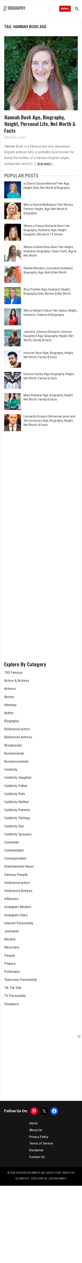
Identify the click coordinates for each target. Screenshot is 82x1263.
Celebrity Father (16, 786)
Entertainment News (19, 866)
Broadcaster (13, 745)
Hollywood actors (17, 883)
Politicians (12, 972)
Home (33, 1123)
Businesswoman (16, 761)
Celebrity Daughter (18, 778)
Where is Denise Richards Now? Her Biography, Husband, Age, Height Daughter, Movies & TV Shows (47, 230)
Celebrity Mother (16, 802)
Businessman (14, 753)
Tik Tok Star (12, 988)
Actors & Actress (16, 681)
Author (9, 713)
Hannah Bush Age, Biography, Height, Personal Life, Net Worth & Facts (39, 123)
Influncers (11, 899)
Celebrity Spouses (18, 834)
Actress (10, 689)
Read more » (44, 164)
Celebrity (10, 769)
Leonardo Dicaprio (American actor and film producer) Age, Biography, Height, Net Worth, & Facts (49, 421)
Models (10, 939)
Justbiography (57, 1178)
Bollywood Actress (18, 737)
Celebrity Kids (14, 794)
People (9, 956)
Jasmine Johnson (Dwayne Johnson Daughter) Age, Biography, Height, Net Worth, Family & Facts (48, 336)
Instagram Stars (16, 915)
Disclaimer (36, 1150)
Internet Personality (18, 923)
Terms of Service (41, 1143)
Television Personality (20, 980)
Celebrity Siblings (17, 818)
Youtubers (11, 1004)
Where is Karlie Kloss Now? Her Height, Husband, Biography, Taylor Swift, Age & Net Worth (50, 251)
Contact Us (37, 1157)
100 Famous (13, 673)
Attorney (10, 705)
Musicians (11, 947)
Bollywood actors (17, 729)
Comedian (11, 842)
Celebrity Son (14, 826)
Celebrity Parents (17, 810)
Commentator (14, 850)
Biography (11, 721)
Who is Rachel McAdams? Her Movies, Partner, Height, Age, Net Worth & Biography (49, 209)
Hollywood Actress (18, 891)
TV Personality (15, 996)
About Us (35, 1130)
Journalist (11, 931)
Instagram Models (17, 907)
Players (10, 964)
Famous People (16, 875)
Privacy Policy (38, 1137)
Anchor (9, 697)
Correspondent (15, 858)
